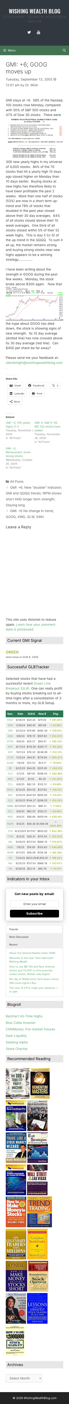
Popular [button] (13, 929)
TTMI (10, 836)
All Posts (17, 481)
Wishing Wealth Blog (34, 11)
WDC (10, 816)
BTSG (10, 741)
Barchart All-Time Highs (24, 1016)
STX (10, 831)
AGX (10, 736)
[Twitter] (29, 32)
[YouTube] (38, 32)
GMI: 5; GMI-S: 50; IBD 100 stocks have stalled (47, 426)
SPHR (10, 852)
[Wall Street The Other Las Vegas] (37, 1194)
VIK (10, 868)
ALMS (10, 762)
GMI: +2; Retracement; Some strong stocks (18, 452)
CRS (10, 730)
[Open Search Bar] (64, 50)
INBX (10, 847)
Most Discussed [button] (18, 936)
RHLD (10, 789)
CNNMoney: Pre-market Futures (30, 1029)
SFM (10, 725)
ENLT (10, 719)
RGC (10, 779)
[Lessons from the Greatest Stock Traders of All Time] (37, 1322)
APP (10, 746)
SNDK (10, 823)
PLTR (10, 757)
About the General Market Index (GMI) (32, 952)
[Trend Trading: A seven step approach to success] (39, 1226)
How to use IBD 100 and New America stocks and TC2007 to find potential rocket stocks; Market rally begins (32, 970)
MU (10, 841)
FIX (10, 858)
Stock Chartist (17, 1049)
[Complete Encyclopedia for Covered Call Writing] (16, 1194)
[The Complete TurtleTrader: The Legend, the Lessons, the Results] (37, 1258)
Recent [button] (13, 944)
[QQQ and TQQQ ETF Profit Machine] (18, 1098)
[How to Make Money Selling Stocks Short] (16, 1290)
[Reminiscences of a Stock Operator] (38, 1290)
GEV (10, 795)
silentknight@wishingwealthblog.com (34, 363)
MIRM (10, 806)
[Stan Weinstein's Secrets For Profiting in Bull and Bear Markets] (16, 1322)
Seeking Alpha (17, 1042)
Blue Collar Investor (20, 1023)
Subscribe (34, 913)
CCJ (10, 784)
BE (10, 768)
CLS (10, 773)
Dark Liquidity (16, 1036)
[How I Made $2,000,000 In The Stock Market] (15, 1354)
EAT (10, 752)
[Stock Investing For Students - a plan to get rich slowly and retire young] (37, 1130)
